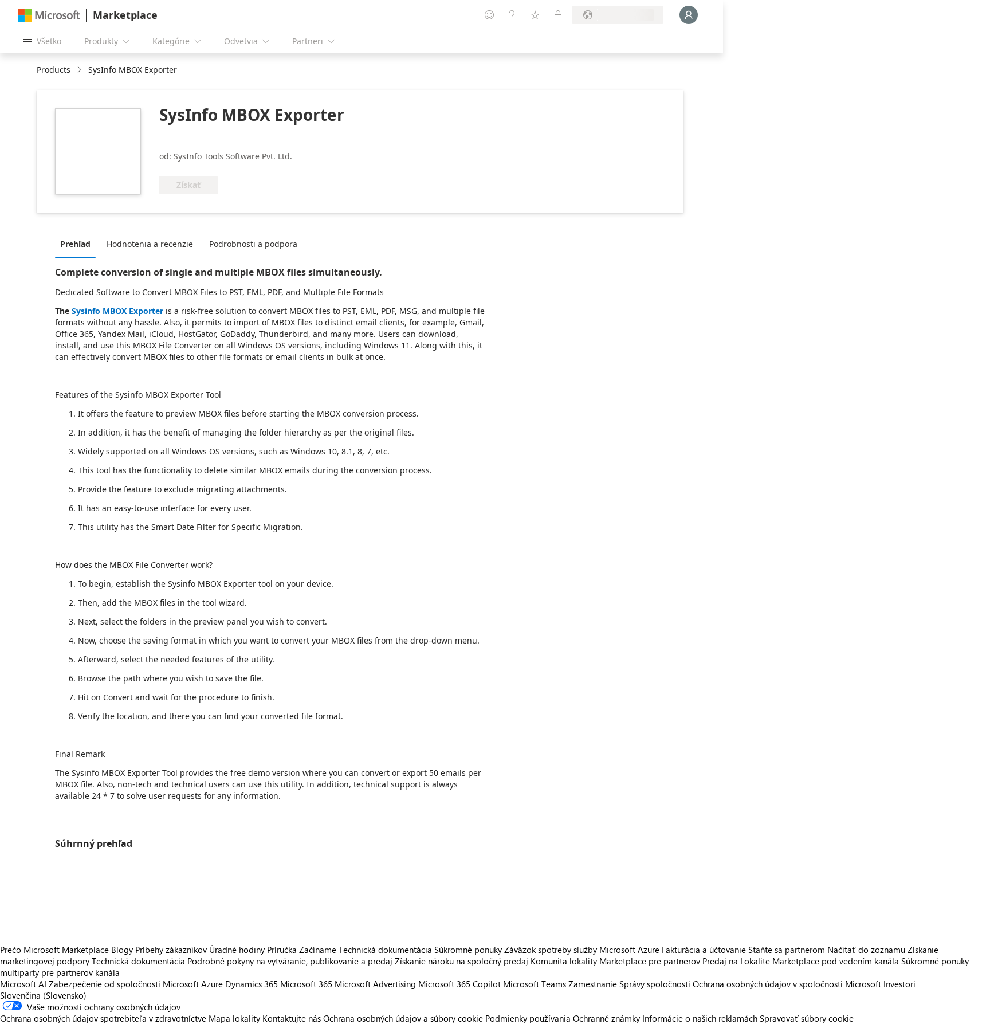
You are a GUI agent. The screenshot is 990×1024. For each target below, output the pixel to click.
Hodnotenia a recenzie (150, 243)
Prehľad (75, 243)
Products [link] (53, 69)
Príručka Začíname (301, 949)
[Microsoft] (49, 15)
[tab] (78, 243)
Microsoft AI (23, 984)
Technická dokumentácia (385, 949)
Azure (212, 984)
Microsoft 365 (306, 984)
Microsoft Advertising (375, 984)
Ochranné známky (606, 1018)
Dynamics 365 (251, 984)
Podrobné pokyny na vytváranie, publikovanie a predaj (289, 961)
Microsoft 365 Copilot (459, 984)
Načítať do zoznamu (866, 949)
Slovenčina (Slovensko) (43, 995)
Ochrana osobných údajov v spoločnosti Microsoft (787, 984)
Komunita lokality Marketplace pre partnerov (615, 961)
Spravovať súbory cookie (807, 1018)
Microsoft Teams (534, 984)
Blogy (122, 949)
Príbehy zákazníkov (171, 949)
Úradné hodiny (237, 949)
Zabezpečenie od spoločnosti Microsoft (124, 984)
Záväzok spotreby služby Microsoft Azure (583, 949)
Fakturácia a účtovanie (704, 949)
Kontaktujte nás (291, 1018)
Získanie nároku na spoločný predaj (461, 961)
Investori (899, 984)
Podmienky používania (528, 1018)
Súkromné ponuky (468, 949)
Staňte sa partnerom (786, 949)
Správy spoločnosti (654, 984)
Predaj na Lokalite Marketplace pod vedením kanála (800, 961)
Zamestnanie (592, 984)
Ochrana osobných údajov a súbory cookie (403, 1018)
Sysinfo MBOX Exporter (117, 310)
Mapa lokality (234, 1018)
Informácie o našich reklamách (699, 1018)
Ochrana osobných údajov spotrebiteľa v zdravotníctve (103, 1018)
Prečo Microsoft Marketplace (54, 949)
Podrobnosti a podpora (253, 243)
